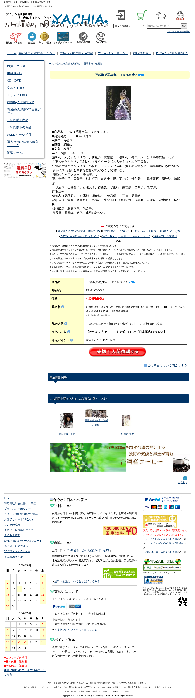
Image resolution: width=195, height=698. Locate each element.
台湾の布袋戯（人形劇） (68, 63)
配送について (64, 543)
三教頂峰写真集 (126, 434)
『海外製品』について (116, 231)
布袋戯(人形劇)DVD (20, 102)
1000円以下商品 (17, 120)
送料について (64, 506)
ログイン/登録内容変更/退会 (21, 514)
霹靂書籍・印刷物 (93, 63)
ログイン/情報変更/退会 (172, 53)
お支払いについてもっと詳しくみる (75, 629)
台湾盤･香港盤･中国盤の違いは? (79, 236)
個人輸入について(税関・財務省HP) (78, 231)
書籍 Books (14, 73)
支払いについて (66, 591)
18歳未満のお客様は (165, 236)
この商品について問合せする (167, 365)
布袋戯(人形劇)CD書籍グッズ (24, 111)
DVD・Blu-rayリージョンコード (23, 540)
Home (7, 498)
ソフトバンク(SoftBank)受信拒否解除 (164, 543)
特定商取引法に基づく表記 (37, 53)
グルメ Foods (15, 87)
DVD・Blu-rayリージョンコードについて (126, 236)
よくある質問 (12, 535)
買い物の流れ (142, 53)
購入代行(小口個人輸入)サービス (23, 143)
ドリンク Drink (17, 95)
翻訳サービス (16, 152)
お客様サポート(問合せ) (18, 519)
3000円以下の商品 (19, 127)
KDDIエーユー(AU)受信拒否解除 (162, 552)
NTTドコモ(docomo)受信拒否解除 (162, 539)
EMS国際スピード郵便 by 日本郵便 (88, 550)
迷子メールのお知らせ (17, 546)
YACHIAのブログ (14, 556)
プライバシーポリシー (113, 53)
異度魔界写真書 (67, 434)
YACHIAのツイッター (17, 551)
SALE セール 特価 (19, 134)
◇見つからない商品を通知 (178, 31)
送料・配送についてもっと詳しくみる (77, 581)
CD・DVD (14, 80)
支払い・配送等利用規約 (76, 53)
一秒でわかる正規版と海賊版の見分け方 (156, 231)
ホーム (12, 53)
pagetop (182, 482)
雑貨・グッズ (16, 66)
